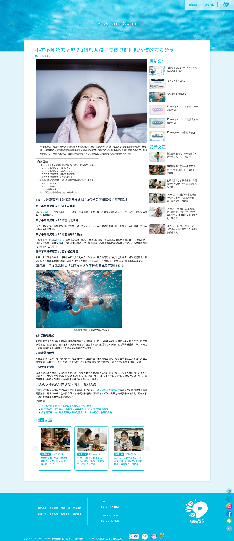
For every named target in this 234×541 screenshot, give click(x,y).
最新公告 (53, 508)
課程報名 (77, 514)
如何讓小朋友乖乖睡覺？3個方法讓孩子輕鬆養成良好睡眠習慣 (66, 180)
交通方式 (42, 514)
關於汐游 (42, 508)
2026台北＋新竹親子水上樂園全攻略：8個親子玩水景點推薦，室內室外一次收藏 (181, 197)
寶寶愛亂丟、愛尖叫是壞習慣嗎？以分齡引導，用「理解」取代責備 (182, 169)
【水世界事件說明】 (176, 80)
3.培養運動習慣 (50, 189)
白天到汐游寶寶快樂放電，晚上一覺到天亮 (58, 192)
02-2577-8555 (111, 506)
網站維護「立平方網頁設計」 (109, 538)
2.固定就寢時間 (50, 186)
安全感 (43, 212)
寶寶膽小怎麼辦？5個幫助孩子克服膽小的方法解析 (66, 406)
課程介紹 (77, 508)
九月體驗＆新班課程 (176, 93)
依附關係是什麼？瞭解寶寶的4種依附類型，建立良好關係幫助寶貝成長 (76, 412)
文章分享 (53, 514)
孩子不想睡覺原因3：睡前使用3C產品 (59, 174)
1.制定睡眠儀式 (50, 184)
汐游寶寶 (40, 390)
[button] (35, 448)
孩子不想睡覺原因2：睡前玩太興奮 (58, 171)
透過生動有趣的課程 (109, 390)
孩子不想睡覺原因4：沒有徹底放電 (58, 177)
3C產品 (60, 240)
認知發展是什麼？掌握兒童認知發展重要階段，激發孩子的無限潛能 (74, 409)
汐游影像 (65, 514)
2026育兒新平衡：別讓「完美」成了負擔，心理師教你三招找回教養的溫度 (182, 229)
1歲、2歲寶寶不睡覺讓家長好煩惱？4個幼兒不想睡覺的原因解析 (67, 165)
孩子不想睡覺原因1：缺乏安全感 (57, 168)
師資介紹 (65, 508)
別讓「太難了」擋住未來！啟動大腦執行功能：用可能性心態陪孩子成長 (182, 183)
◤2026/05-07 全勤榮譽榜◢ (181, 132)
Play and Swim (117, 23)
